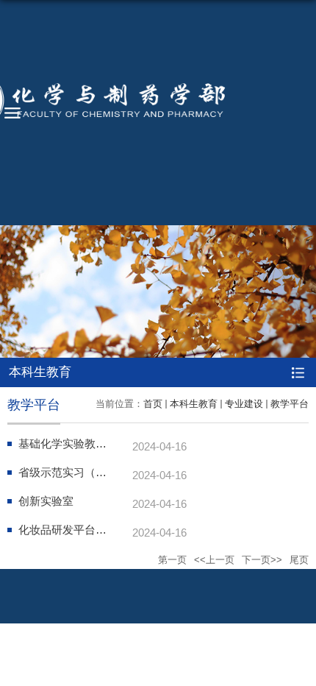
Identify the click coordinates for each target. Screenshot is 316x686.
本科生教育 (194, 403)
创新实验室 (45, 501)
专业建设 (244, 403)
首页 (152, 403)
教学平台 (289, 403)
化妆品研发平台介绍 (68, 529)
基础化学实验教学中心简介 (84, 443)
